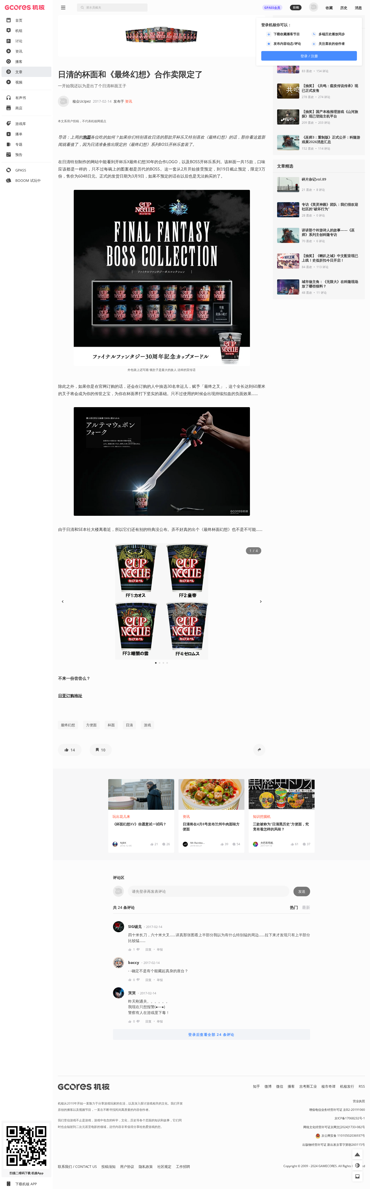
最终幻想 (68, 725)
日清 (129, 725)
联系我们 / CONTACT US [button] (77, 1166)
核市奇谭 (328, 1086)
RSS (362, 1086)
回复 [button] (148, 949)
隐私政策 (146, 1166)
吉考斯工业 (308, 1086)
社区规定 (164, 1166)
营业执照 (359, 1101)
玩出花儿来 (121, 816)
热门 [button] (294, 907)
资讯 (128, 101)
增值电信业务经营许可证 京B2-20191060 (337, 1110)
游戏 (147, 725)
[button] (70, 750)
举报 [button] (160, 949)
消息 (358, 7)
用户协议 (127, 1166)
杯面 (111, 725)
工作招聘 (183, 1166)
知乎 (256, 1086)
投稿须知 (108, 1166)
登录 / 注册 (309, 56)
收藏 (329, 7)
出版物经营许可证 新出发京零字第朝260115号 (333, 1144)
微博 (268, 1086)
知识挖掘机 (262, 816)
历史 (343, 7)
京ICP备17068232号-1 (350, 1118)
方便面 (91, 725)
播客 (291, 1086)
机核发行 (347, 1086)
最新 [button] (306, 907)
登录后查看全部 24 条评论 (211, 1034)
